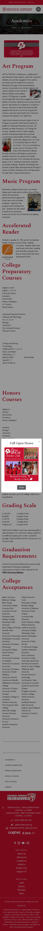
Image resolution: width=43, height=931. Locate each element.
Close (21, 487)
